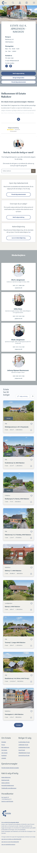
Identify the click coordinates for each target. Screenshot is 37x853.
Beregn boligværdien (18, 78)
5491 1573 (15, 347)
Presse (3, 744)
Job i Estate (4, 753)
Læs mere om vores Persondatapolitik (10, 841)
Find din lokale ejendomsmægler (10, 768)
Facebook (4, 755)
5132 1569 (21, 347)
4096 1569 (21, 285)
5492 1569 (10, 58)
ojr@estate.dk (18, 288)
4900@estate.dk (14, 60)
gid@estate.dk (18, 318)
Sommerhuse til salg (23, 755)
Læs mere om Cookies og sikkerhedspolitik (11, 839)
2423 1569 (21, 316)
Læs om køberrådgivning (18, 238)
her (30, 232)
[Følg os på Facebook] (10, 66)
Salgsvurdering (5, 783)
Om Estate (4, 750)
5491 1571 (15, 285)
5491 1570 (15, 316)
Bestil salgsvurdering (18, 73)
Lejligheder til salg (23, 744)
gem (31, 424)
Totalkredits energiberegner (8, 788)
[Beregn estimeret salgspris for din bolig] (33, 171)
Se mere (18, 725)
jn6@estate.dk (18, 378)
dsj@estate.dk (18, 349)
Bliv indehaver (5, 747)
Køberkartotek (5, 780)
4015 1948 (21, 376)
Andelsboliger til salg (24, 747)
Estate (6, 813)
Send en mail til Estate (7, 801)
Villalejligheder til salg (24, 753)
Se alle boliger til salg (24, 742)
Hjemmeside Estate (4, 2)
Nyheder (3, 742)
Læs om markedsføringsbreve (8, 844)
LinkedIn (3, 758)
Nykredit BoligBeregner (7, 785)
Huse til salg (21, 750)
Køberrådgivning (6, 777)
